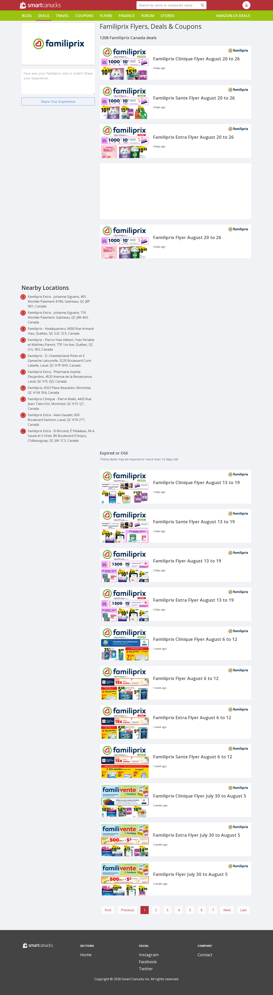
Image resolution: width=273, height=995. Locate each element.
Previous (127, 910)
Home (86, 954)
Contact (205, 954)
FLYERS (106, 15)
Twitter (146, 968)
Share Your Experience (58, 102)
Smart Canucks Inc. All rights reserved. (150, 979)
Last (243, 910)
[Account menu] (246, 5)
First (108, 910)
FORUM (147, 15)
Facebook (148, 961)
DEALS (43, 15)
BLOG (27, 15)
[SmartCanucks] (20, 5)
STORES (167, 15)
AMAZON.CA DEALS (233, 15)
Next (227, 910)
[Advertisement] (58, 140)
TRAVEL (62, 15)
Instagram (149, 954)
